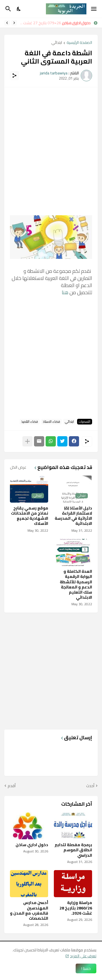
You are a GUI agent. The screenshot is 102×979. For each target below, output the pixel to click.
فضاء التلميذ (29, 421)
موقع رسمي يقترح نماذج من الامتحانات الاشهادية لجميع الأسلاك (29, 515)
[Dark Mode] (19, 9)
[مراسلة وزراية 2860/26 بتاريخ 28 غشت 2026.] (73, 883)
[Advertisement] (51, 144)
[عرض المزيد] (27, 441)
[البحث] (7, 9)
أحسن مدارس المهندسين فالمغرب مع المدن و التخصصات (29, 910)
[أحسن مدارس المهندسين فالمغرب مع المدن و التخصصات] (29, 883)
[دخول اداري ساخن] (29, 825)
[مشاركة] (14, 75)
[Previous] (14, 23)
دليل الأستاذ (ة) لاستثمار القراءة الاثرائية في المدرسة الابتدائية (73, 515)
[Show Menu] (94, 9)
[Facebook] (74, 441)
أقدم (12, 786)
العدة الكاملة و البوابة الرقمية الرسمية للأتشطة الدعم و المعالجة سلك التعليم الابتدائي (76, 584)
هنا (65, 292)
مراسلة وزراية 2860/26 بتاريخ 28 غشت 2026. (76, 908)
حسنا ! (86, 968)
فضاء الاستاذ (51, 421)
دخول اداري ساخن (77, 22)
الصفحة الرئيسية (79, 42)
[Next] (7, 23)
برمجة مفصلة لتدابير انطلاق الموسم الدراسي (73, 850)
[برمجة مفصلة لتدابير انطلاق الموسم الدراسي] (73, 825)
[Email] (39, 441)
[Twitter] (62, 441)
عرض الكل (18, 467)
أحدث (90, 786)
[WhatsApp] (51, 441)
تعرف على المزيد (83, 956)
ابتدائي (56, 42)
